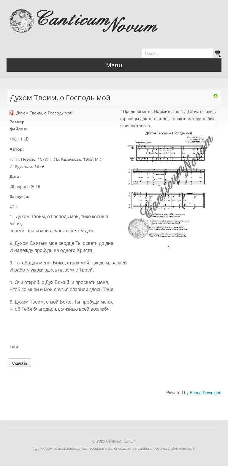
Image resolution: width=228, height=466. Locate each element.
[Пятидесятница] (215, 95)
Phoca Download (205, 392)
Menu (114, 65)
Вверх (9, 7)
